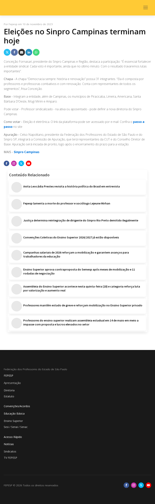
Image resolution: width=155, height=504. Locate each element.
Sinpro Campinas (26, 152)
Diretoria (9, 390)
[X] (7, 52)
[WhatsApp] (36, 52)
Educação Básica (14, 413)
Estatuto (9, 396)
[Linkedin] (29, 52)
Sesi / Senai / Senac (16, 427)
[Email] (21, 52)
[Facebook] (14, 52)
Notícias (9, 444)
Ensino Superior (13, 421)
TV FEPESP (10, 457)
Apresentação (12, 383)
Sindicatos (10, 451)
